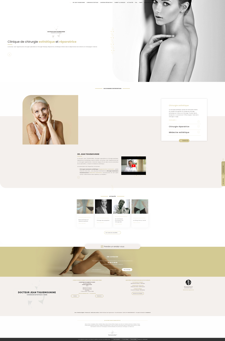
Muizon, (86, 324)
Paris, (89, 324)
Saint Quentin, (93, 326)
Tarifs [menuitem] (140, 2)
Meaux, (104, 324)
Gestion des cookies (95, 312)
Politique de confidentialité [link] (142, 339)
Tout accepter (116, 339)
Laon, (120, 324)
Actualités (112, 196)
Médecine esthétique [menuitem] (149, 2)
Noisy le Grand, (109, 324)
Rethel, (113, 324)
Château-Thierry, (136, 324)
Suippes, (101, 325)
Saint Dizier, (121, 325)
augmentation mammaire (106, 169)
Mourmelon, (97, 325)
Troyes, (112, 325)
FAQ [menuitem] (136, 2)
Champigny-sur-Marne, (127, 326)
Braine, (89, 325)
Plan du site (87, 312)
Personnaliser (133, 339)
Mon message (127, 269)
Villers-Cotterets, (99, 324)
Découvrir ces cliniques (137, 293)
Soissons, (132, 325)
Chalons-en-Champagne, (101, 326)
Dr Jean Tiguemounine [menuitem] (79, 2)
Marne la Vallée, (127, 325)
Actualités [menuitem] (130, 2)
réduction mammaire (96, 172)
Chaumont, (116, 325)
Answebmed (147, 312)
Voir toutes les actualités (111, 232)
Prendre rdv (185, 140)
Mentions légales (80, 312)
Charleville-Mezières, (111, 326)
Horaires (75, 295)
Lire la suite (173, 120)
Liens (76, 312)
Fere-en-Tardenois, (125, 324)
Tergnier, (116, 324)
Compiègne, (93, 324)
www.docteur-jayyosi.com (188, 289)
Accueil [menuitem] (70, 2)
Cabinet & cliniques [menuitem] (119, 2)
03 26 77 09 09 (112, 263)
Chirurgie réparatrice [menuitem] (106, 2)
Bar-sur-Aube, (137, 325)
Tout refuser (126, 339)
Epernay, (92, 325)
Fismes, (86, 325)
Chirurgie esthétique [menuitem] (92, 2)
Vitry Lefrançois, (119, 326)
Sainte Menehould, (107, 325)
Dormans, (131, 324)
